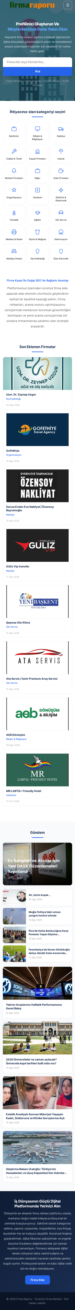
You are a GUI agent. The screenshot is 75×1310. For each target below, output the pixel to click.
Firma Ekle (38, 1280)
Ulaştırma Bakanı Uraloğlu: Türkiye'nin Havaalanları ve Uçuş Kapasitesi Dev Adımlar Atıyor (35, 1172)
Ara (37, 71)
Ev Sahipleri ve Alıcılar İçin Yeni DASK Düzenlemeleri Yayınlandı (34, 866)
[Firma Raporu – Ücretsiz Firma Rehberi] (33, 5)
